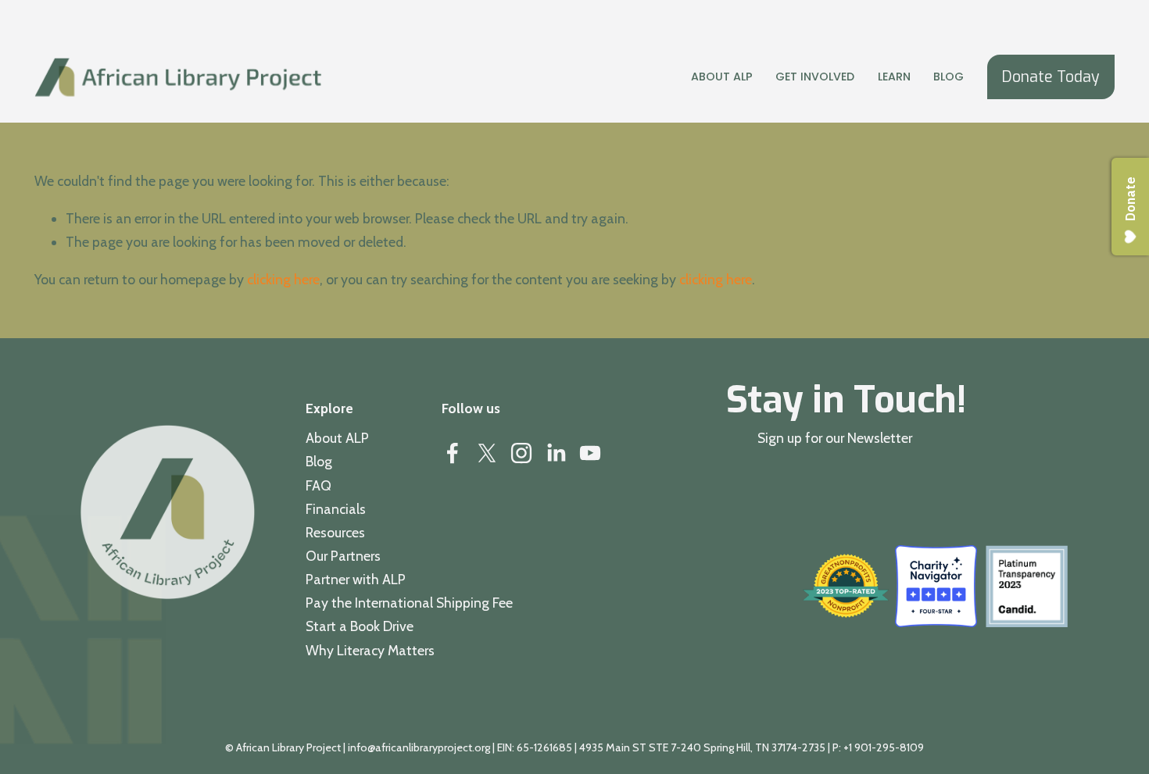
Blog (948, 76)
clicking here (283, 279)
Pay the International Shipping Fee (409, 602)
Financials (336, 509)
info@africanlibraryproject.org (419, 747)
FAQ (318, 485)
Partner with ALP (356, 579)
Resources (335, 532)
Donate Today (1051, 77)
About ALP (337, 438)
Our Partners (343, 556)
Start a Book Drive (359, 626)
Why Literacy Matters (370, 650)
